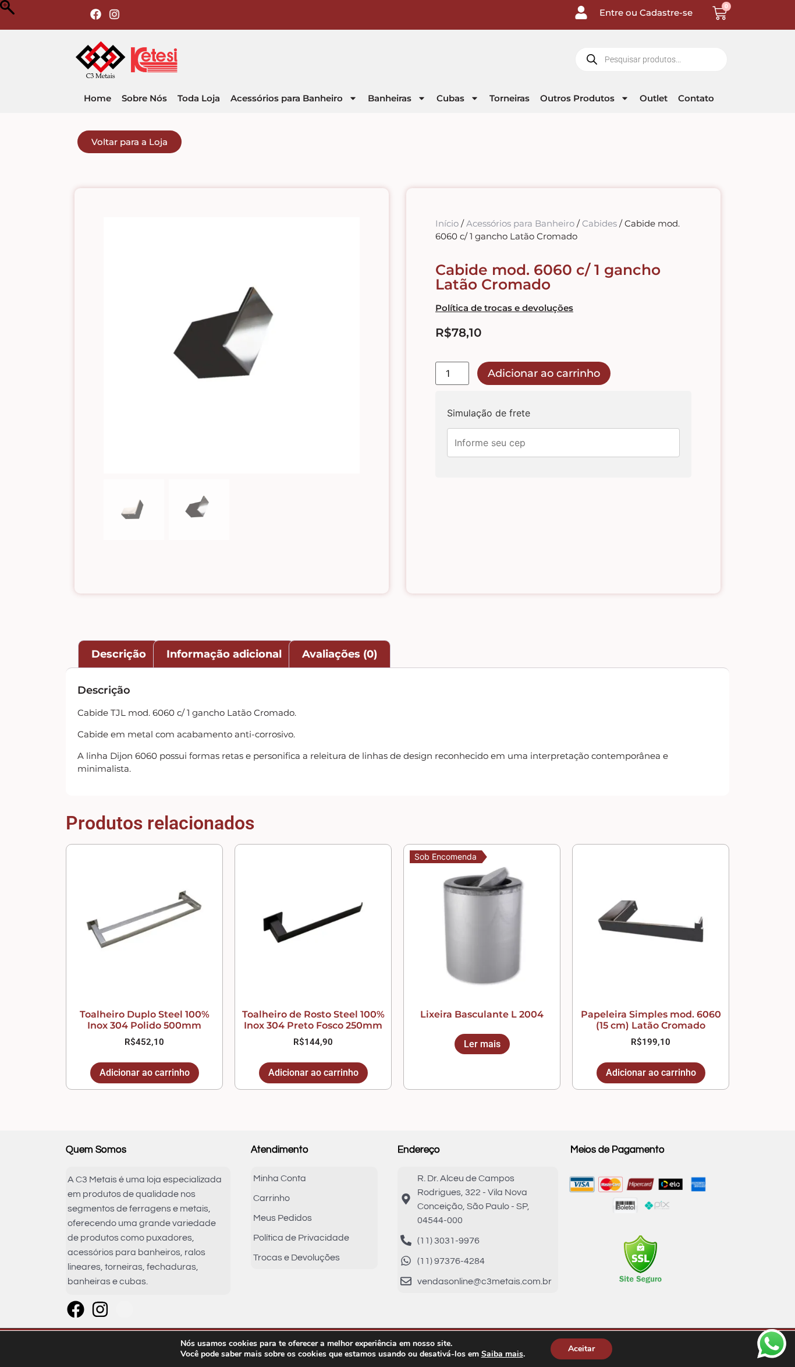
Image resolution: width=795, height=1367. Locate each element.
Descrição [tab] (118, 654)
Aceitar (581, 1348)
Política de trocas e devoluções (504, 307)
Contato (696, 98)
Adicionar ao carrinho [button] (145, 1072)
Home (97, 98)
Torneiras (509, 98)
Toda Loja (199, 98)
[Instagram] (114, 14)
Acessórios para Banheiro (286, 98)
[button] (345, 351)
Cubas (450, 98)
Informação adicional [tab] (224, 654)
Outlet (654, 98)
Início (447, 223)
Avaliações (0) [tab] (339, 654)
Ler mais (482, 1044)
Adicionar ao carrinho (544, 373)
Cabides (599, 223)
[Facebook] (95, 14)
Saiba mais (502, 1354)
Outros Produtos (577, 98)
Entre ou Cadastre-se (646, 12)
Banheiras (389, 98)
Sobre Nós (144, 98)
